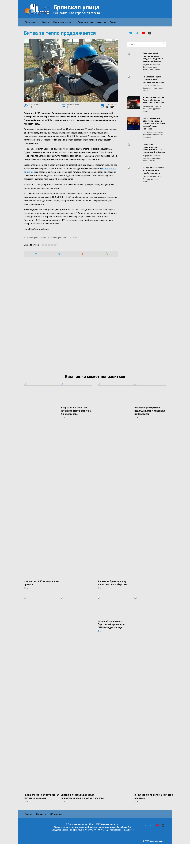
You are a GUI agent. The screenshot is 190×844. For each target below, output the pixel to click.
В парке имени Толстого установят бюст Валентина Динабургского (76, 410)
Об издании (56, 814)
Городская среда (62, 22)
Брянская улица (76, 7)
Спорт (113, 22)
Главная (28, 814)
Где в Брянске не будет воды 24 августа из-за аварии (41, 796)
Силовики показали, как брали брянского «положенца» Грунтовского (82, 796)
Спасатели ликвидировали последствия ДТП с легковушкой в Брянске (154, 148)
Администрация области (60, 238)
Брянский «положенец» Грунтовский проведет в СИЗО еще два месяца (111, 624)
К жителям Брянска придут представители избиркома (112, 583)
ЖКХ (76, 238)
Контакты (41, 814)
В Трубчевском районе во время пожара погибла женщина (153, 170)
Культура (101, 22)
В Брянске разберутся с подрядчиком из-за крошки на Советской (149, 410)
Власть (46, 22)
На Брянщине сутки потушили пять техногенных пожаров (153, 79)
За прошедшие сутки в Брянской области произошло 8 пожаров (153, 100)
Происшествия (85, 22)
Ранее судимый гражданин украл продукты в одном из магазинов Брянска (153, 57)
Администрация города (35, 238)
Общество (30, 22)
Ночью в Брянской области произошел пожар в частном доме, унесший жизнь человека (154, 123)
